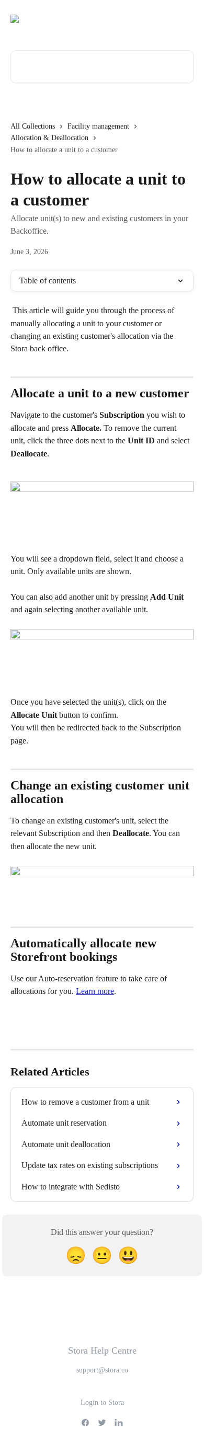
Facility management (98, 126)
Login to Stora (102, 1402)
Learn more (95, 991)
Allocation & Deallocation (49, 138)
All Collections (32, 126)
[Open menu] (184, 19)
